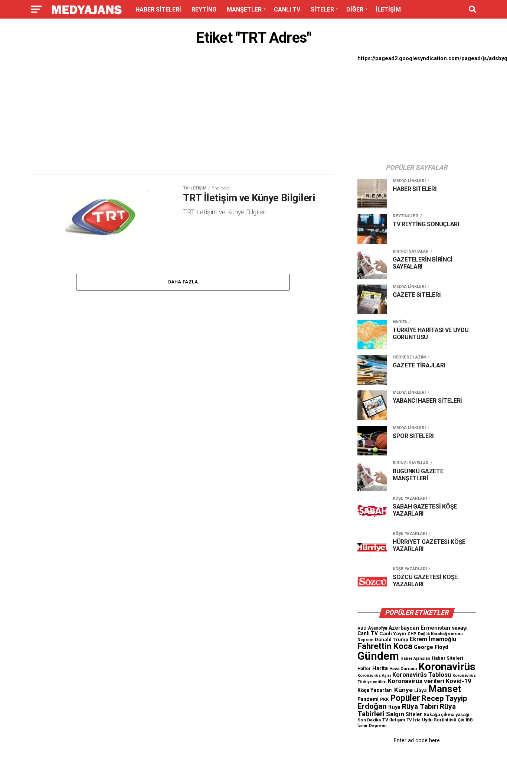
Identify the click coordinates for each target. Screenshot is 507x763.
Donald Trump (391, 639)
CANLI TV (287, 9)
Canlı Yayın (392, 633)
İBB (469, 720)
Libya (420, 690)
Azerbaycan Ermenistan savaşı (428, 627)
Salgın (395, 714)
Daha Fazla (183, 282)
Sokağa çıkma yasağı (446, 714)
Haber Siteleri (447, 658)
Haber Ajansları (415, 658)
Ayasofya (377, 628)
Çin (461, 720)
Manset (444, 688)
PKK (384, 699)
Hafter (364, 668)
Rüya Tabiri (420, 706)
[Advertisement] (183, 112)
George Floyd (431, 647)
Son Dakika (369, 720)
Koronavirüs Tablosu (421, 674)
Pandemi (368, 699)
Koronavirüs (446, 666)
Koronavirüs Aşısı (374, 675)
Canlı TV (367, 633)
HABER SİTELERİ (158, 9)
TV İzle (413, 720)
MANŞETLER (244, 9)
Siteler (414, 714)
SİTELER (322, 9)
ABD (361, 628)
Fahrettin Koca (384, 646)
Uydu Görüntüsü (439, 720)
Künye (403, 690)
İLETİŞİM (388, 9)
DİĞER (354, 9)
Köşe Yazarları (375, 690)
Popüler (405, 698)
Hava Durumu (403, 668)
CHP (412, 633)
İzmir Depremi (371, 725)
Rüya (394, 707)
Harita (380, 668)
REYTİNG (204, 9)
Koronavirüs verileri (416, 681)
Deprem (365, 639)
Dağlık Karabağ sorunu (440, 633)
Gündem (378, 656)
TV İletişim (393, 720)
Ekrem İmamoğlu (433, 639)
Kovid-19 (458, 681)
